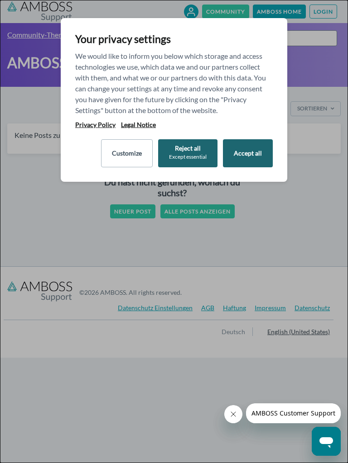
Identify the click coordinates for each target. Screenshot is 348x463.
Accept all (248, 153)
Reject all (188, 152)
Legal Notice (138, 124)
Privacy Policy (95, 124)
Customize (127, 153)
